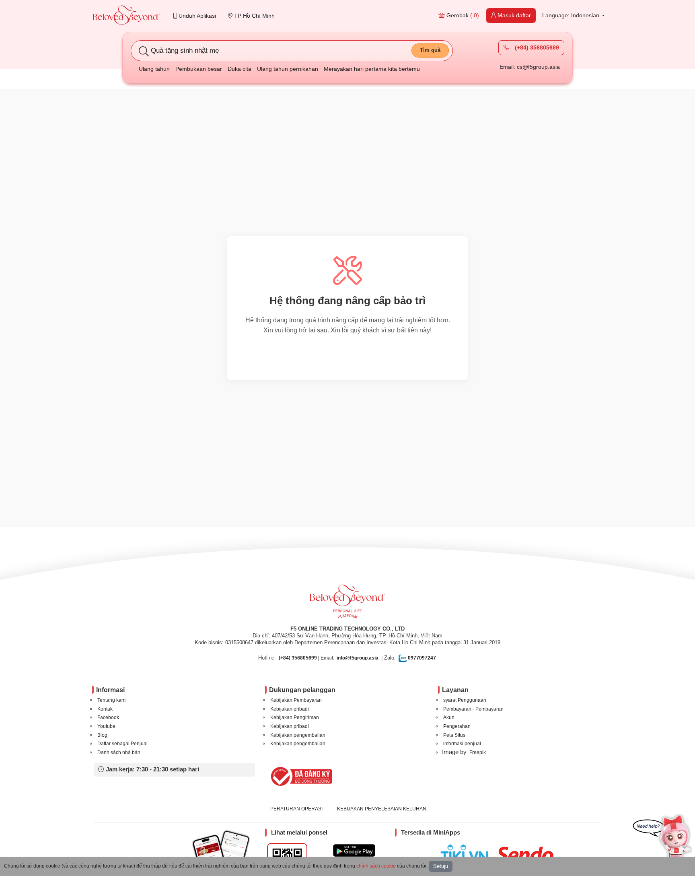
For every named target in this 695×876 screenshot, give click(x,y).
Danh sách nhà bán (118, 752)
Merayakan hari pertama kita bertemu (372, 69)
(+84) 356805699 (536, 47)
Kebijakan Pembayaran (296, 700)
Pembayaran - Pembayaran (473, 709)
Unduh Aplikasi (196, 15)
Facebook (108, 717)
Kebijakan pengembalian (297, 735)
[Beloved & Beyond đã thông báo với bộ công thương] (300, 776)
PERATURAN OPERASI (296, 809)
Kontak (105, 709)
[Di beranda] (126, 16)
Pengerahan (457, 726)
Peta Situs (454, 735)
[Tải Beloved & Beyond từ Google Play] (354, 850)
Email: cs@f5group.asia (530, 67)
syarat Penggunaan (464, 700)
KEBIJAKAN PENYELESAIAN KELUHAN (381, 809)
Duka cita (239, 69)
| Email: (306, 658)
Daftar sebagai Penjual (122, 743)
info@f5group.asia (357, 658)
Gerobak (462, 15)
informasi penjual (462, 743)
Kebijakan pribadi (289, 709)
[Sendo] (527, 854)
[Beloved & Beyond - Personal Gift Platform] (347, 604)
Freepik (477, 752)
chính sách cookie (376, 866)
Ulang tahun (154, 69)
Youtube (106, 726)
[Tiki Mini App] (466, 853)
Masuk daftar (513, 15)
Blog (102, 735)
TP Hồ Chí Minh (253, 15)
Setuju (440, 866)
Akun (448, 717)
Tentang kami (112, 700)
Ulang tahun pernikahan (287, 69)
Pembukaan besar (198, 69)
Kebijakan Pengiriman (294, 717)
